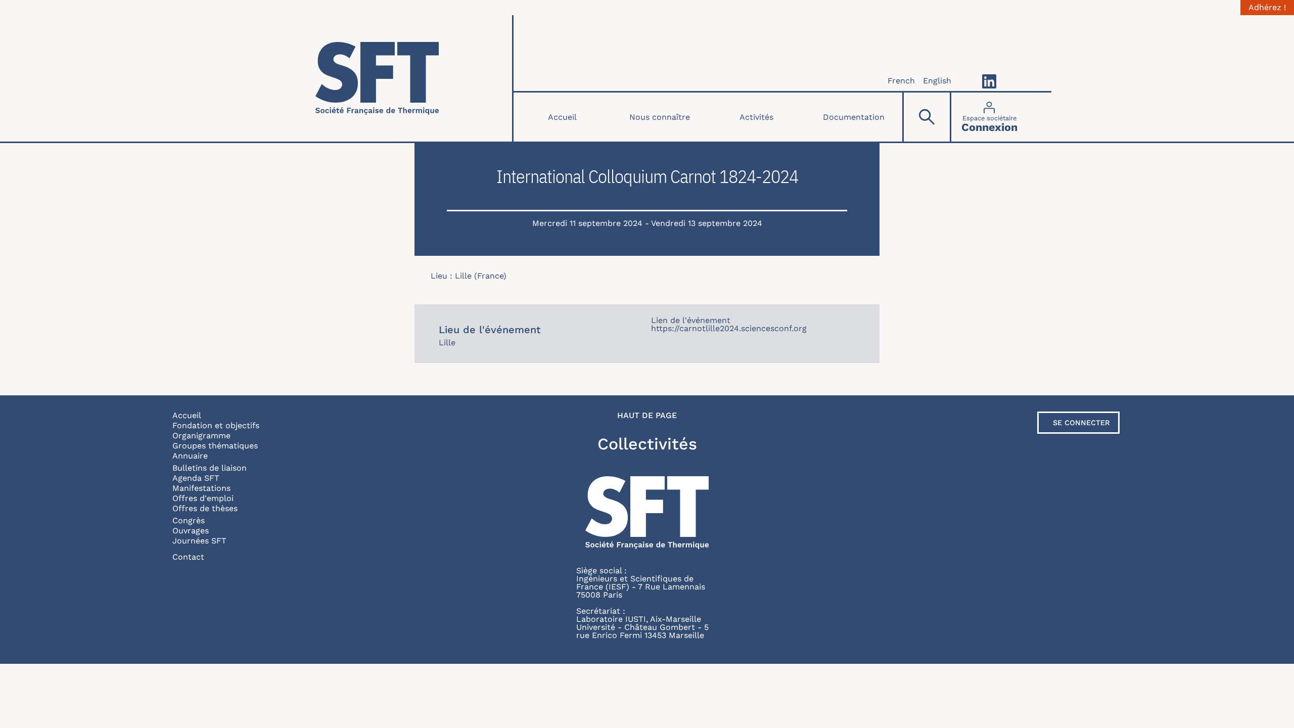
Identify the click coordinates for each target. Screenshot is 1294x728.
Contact (188, 557)
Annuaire (190, 456)
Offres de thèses (205, 508)
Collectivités (647, 444)
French (901, 80)
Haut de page (647, 416)
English (937, 80)
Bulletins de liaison (209, 468)
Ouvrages (190, 530)
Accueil (562, 117)
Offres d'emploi (203, 498)
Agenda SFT (195, 478)
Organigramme (201, 435)
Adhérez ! (1267, 8)
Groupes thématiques (215, 445)
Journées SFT (199, 540)
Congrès (188, 520)
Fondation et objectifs (215, 425)
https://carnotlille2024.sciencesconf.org (729, 328)
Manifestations (201, 488)
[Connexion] (989, 117)
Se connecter (1081, 423)
